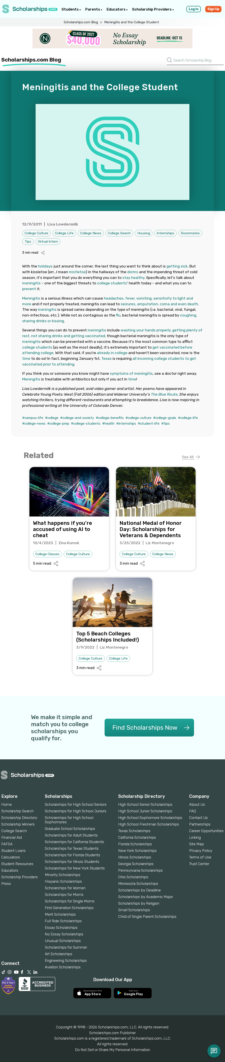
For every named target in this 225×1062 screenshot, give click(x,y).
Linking (195, 837)
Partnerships (199, 824)
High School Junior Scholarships (145, 811)
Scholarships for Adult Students (71, 835)
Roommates (190, 233)
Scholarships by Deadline (139, 890)
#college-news (33, 424)
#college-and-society (77, 418)
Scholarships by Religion (138, 903)
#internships (126, 424)
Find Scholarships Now (144, 727)
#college (51, 418)
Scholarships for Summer (66, 947)
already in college (112, 353)
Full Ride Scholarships (63, 921)
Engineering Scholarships (66, 960)
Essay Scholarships (61, 927)
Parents (93, 9)
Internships (165, 233)
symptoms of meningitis (131, 373)
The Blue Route (164, 394)
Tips (28, 242)
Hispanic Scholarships (63, 881)
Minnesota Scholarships (138, 883)
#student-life (149, 424)
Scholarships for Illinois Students (72, 861)
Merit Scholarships (60, 914)
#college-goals (164, 418)
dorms (132, 272)
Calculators (10, 857)
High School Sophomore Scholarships (150, 817)
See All (188, 457)
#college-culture (138, 418)
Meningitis (31, 298)
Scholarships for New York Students (75, 868)
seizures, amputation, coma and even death (159, 304)
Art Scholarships (58, 954)
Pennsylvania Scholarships (140, 870)
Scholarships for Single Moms (69, 901)
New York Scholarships (137, 850)
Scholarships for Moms (64, 894)
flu (118, 315)
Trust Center (199, 864)
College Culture (36, 233)
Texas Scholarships (134, 831)
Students (71, 9)
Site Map (196, 844)
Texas (106, 358)
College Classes (47, 554)
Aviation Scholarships (63, 967)
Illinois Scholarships (134, 857)
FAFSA (7, 844)
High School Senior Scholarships (145, 804)
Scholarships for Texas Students (72, 848)
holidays (45, 266)
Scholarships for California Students (74, 842)
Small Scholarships (134, 910)
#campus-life (32, 418)
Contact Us (198, 817)
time (26, 358)
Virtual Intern (48, 242)
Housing (143, 233)
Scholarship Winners (18, 824)
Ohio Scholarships (133, 877)
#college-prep (58, 424)
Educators (116, 9)
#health (108, 424)
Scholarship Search (17, 811)
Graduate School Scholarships (70, 828)
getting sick (177, 266)
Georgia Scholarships (136, 864)
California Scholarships (137, 837)
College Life (64, 233)
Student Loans (13, 850)
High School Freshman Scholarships (148, 824)
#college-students (85, 424)
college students (112, 283)
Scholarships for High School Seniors (76, 804)
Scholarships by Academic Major (145, 897)
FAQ (192, 811)
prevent (29, 289)
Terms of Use (200, 857)
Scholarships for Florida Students (72, 855)
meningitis (31, 283)
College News (90, 233)
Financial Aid (11, 837)
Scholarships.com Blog (81, 22)
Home (6, 804)
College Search (119, 233)
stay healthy (133, 277)
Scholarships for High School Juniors (75, 811)
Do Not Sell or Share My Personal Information (112, 1049)
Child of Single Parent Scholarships (147, 916)
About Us (197, 804)
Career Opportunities (206, 831)
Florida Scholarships (135, 844)
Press (6, 883)
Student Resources (17, 864)
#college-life (188, 418)
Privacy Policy (200, 850)
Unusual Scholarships (63, 940)
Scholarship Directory (19, 817)
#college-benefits (110, 418)
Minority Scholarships (62, 875)
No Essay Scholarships (64, 934)
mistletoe (77, 272)
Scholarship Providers (152, 9)
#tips (165, 424)
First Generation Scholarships (69, 908)
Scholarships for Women (65, 888)
